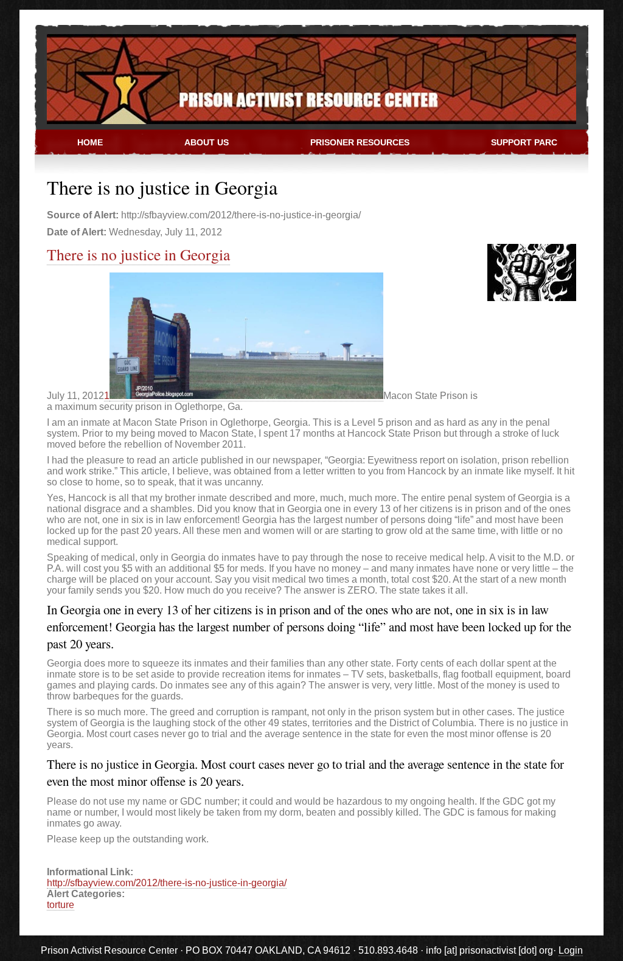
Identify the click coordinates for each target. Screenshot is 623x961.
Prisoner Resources (359, 142)
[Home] (305, 78)
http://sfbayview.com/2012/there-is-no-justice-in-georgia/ (167, 883)
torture (60, 905)
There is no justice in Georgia (138, 254)
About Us (206, 142)
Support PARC (524, 142)
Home (90, 142)
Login (571, 950)
